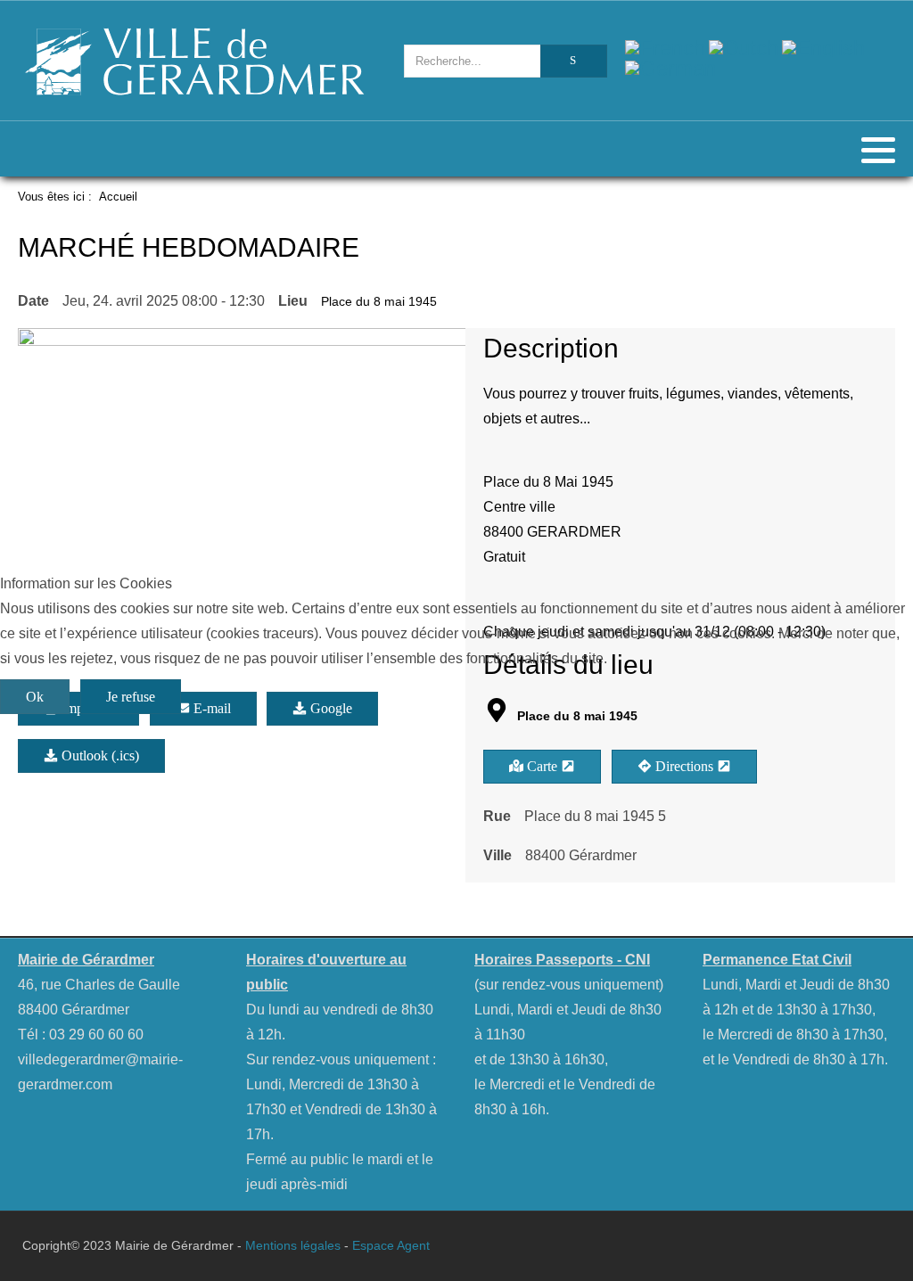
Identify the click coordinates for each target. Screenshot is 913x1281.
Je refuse (130, 696)
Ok (35, 696)
